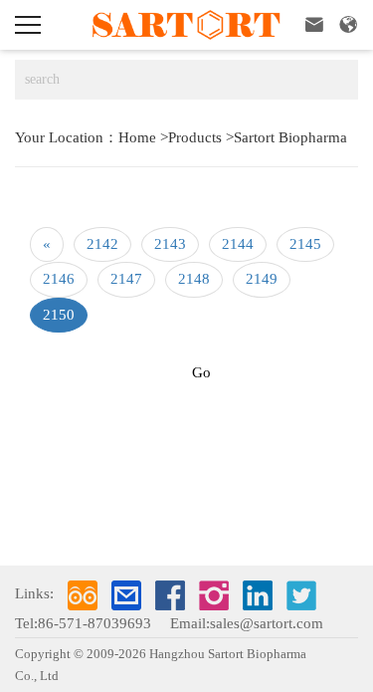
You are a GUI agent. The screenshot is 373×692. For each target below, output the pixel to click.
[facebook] (170, 595)
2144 (238, 244)
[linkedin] (258, 595)
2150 (59, 315)
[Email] (126, 595)
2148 (194, 279)
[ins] (214, 595)
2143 (170, 244)
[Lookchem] (82, 595)
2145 (305, 244)
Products (195, 137)
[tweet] (301, 595)
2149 (262, 279)
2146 (59, 279)
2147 (126, 279)
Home (137, 137)
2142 (102, 244)
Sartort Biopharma (290, 137)
